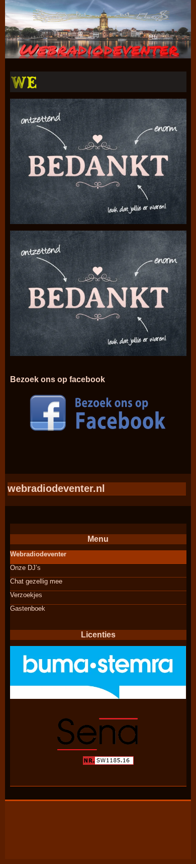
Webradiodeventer (38, 554)
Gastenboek (27, 608)
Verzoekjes (26, 595)
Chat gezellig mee (36, 581)
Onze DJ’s (25, 567)
